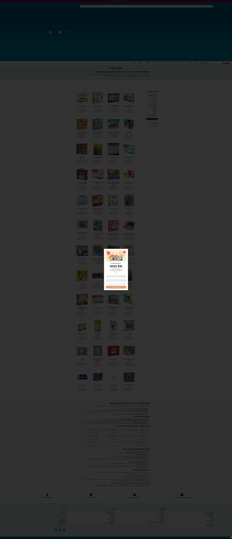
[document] (116, 269)
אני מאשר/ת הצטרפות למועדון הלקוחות (115, 283)
